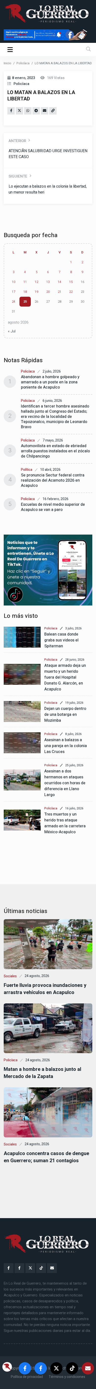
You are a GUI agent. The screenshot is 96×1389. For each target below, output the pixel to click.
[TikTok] (41, 1268)
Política (26, 469)
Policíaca (23, 63)
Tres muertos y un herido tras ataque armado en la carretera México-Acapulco (65, 823)
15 (71, 282)
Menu (11, 49)
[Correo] (52, 1268)
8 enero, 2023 (23, 78)
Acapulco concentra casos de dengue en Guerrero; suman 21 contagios (46, 1157)
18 (25, 292)
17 (13, 292)
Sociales (10, 976)
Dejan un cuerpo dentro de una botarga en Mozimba (65, 714)
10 (13, 282)
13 (48, 282)
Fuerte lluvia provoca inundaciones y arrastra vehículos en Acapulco (45, 989)
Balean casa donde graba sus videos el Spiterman (61, 640)
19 (36, 292)
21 (59, 292)
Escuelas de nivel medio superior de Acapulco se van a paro (53, 507)
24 (13, 301)
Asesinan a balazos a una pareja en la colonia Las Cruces (65, 746)
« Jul (12, 331)
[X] (30, 1268)
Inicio (7, 63)
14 (59, 282)
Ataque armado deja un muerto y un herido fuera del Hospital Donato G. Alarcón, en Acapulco (65, 677)
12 (36, 282)
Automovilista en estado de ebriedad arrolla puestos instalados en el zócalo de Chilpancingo (55, 451)
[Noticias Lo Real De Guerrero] (19, 1268)
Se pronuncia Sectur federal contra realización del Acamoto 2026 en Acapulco (52, 480)
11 (25, 282)
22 (71, 292)
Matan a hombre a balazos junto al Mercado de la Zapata (42, 1073)
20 (48, 292)
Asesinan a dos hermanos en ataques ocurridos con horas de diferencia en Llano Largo (64, 783)
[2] (48, 570)
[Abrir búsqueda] (88, 49)
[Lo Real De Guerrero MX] (9, 1268)
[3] (48, 34)
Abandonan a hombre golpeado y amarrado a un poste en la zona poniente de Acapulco (50, 382)
